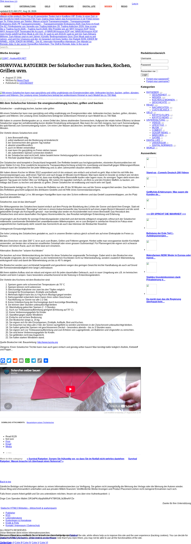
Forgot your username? (157, 81)
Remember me (148, 71)
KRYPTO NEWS (66, 6)
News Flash (23, 80)
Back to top (5, 482)
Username (146, 58)
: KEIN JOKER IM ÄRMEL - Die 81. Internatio (48, 40)
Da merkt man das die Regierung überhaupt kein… (163, 300)
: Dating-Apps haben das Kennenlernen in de (53, 19)
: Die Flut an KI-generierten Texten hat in (30, 16)
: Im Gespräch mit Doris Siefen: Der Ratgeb (48, 39)
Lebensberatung (14, 518)
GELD (47, 6)
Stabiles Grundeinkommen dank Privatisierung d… (163, 278)
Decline (7, 542)
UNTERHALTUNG (27, 6)
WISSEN (108, 6)
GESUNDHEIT (26, 83)
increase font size (19, 439)
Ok (1, 542)
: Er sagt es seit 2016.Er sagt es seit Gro (52, 34)
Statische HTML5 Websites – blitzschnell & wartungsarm (29, 508)
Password (146, 65)
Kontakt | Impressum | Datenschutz (23, 525)
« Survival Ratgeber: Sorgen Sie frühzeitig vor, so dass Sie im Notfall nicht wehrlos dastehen (75, 459)
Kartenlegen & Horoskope (18, 520)
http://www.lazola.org (47, 342)
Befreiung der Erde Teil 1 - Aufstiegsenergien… (160, 234)
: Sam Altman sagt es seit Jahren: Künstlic (48, 35)
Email (8, 444)
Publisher (10, 513)
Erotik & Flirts (12, 523)
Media (9, 446)
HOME (7, 6)
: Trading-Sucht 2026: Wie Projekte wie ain (37, 29)
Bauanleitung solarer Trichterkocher (40, 422)
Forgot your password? (157, 79)
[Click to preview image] (70, 94)
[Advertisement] (70, 473)
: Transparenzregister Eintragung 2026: (51, 24)
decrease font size (16, 439)
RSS (8, 515)
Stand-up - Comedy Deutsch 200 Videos (167, 172)
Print (8, 441)
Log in (135, 4)
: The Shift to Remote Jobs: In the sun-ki (58, 44)
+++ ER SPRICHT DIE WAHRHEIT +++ (166, 214)
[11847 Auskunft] (13, 58)
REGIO (124, 6)
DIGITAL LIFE (89, 6)
